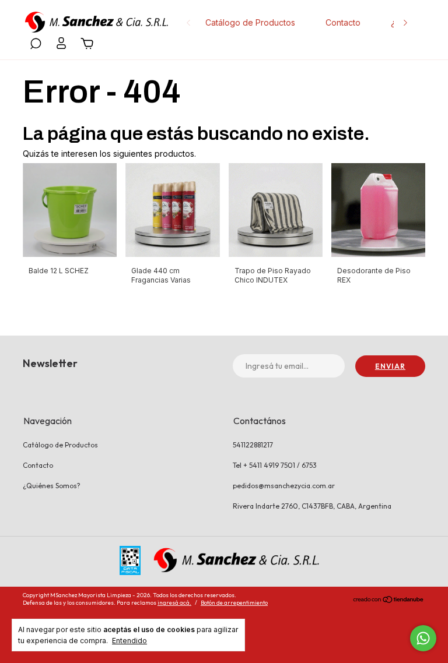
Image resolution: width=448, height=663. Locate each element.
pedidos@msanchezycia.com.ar (284, 485)
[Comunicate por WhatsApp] (423, 638)
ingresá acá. (174, 602)
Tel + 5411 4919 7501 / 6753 (275, 465)
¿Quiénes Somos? (51, 485)
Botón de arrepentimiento (234, 602)
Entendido (129, 640)
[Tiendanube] (388, 600)
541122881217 (253, 444)
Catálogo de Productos (250, 22)
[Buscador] (35, 45)
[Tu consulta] (85, 45)
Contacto (343, 22)
